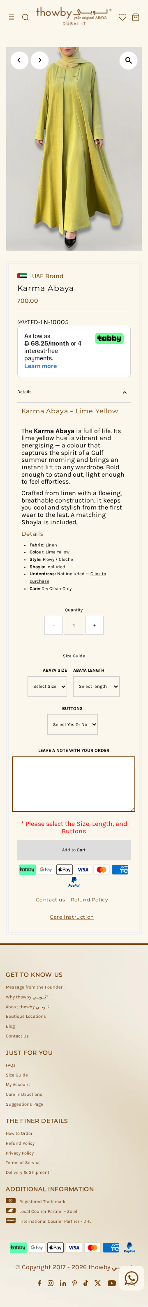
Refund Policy (20, 1143)
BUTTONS (72, 708)
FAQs (11, 1065)
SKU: (22, 322)
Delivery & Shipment (27, 1172)
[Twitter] (97, 1285)
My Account (18, 1084)
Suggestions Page (24, 1104)
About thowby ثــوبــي (27, 1007)
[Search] (25, 17)
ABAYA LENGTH (88, 670)
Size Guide (74, 656)
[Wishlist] (122, 17)
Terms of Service (23, 1162)
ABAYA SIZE (55, 670)
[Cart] (136, 17)
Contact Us (17, 1036)
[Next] (39, 60)
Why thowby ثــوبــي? (27, 997)
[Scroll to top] (131, 1284)
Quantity (74, 610)
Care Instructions (24, 1094)
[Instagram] (51, 1285)
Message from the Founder (34, 987)
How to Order (19, 1133)
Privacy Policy (20, 1153)
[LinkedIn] (63, 1285)
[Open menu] (12, 17)
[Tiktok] (85, 1285)
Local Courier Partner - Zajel (48, 1211)
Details (24, 391)
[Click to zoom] (128, 60)
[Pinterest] (74, 1285)
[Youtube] (112, 1285)
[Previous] (19, 60)
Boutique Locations (26, 1016)
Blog (10, 1026)
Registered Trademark (42, 1201)
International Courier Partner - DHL (55, 1221)
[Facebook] (39, 1285)
